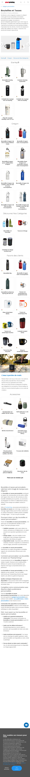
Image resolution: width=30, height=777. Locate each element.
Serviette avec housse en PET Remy (22, 432)
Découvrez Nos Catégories (20, 58)
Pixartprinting (8, 507)
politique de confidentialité (10, 763)
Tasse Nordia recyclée (7, 350)
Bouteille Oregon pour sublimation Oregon (7, 163)
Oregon (9, 58)
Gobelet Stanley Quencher (22, 80)
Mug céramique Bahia (7, 313)
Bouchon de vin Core (22, 472)
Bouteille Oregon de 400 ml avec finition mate (7, 143)
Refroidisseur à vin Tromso (22, 412)
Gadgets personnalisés (8, 6)
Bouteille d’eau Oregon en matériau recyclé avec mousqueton (22, 163)
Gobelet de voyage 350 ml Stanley (22, 99)
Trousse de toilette (22, 451)
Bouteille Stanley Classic (7, 80)
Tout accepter (17, 768)
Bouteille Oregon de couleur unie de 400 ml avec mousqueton (7, 185)
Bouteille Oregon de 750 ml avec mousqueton (7, 206)
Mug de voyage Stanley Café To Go (8, 118)
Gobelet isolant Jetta (22, 332)
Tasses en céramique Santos (7, 332)
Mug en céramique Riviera (22, 350)
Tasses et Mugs (22, 231)
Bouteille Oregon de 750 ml (22, 183)
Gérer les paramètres (6, 768)
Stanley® (3, 58)
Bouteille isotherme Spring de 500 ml (7, 292)
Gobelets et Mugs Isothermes (7, 250)
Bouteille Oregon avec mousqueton (22, 142)
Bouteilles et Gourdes (8, 231)
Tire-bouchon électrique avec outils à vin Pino (8, 452)
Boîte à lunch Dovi (7, 430)
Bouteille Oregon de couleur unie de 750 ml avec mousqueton (22, 207)
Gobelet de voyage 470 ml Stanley (8, 99)
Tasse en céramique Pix (22, 313)
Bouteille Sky (8, 273)
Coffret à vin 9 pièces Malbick (7, 472)
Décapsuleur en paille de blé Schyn (7, 412)
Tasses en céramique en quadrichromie (22, 293)
